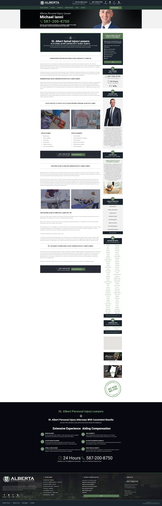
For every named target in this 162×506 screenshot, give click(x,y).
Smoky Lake (117, 291)
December (108, 261)
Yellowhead (117, 313)
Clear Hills (108, 258)
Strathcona (117, 298)
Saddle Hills (108, 291)
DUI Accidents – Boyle (48, 490)
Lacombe (108, 272)
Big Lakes (117, 248)
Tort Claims (46, 140)
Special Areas (108, 294)
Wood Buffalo (117, 311)
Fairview (108, 263)
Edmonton (117, 261)
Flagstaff (117, 263)
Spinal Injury (46, 136)
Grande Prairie (108, 267)
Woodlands (108, 313)
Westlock (117, 307)
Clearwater (117, 258)
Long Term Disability (48, 146)
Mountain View (117, 278)
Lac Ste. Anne (117, 270)
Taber (117, 300)
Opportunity (117, 281)
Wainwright (108, 305)
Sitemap (32, 502)
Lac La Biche (108, 270)
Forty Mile (117, 265)
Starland (117, 296)
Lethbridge (108, 276)
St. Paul (108, 296)
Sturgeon (108, 300)
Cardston (108, 256)
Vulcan (117, 303)
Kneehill (117, 269)
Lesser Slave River (117, 274)
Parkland (117, 283)
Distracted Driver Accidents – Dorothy (52, 482)
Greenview (117, 267)
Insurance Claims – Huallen (49, 484)
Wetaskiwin (108, 309)
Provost (117, 287)
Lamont (117, 272)
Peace (108, 285)
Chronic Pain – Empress (48, 480)
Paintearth (108, 283)
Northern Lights (117, 280)
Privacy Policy (6, 502)
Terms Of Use (16, 502)
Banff (108, 247)
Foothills (108, 265)
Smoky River (108, 292)
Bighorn (108, 250)
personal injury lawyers (80, 47)
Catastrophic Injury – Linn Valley (51, 486)
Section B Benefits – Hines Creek (50, 492)
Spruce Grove (107, 329)
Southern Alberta (117, 292)
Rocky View (117, 289)
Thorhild (108, 302)
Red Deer (108, 289)
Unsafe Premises (47, 144)
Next (113, 62)
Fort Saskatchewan (117, 327)
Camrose (117, 254)
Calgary (108, 254)
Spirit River (117, 294)
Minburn (108, 278)
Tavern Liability (46, 138)
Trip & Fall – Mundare (48, 488)
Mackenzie (117, 276)
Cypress (117, 259)
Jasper (108, 269)
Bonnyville (108, 252)
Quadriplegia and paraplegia (93, 65)
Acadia (108, 245)
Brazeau (117, 252)
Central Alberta (117, 256)
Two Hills (117, 302)
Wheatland (117, 309)
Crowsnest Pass (108, 259)
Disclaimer (25, 502)
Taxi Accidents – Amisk (48, 494)
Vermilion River (108, 303)
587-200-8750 (56, 21)
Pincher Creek (117, 285)
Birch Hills (117, 250)
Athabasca (117, 245)
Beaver (108, 248)
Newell (108, 280)
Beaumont (107, 327)
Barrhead (117, 247)
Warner (117, 305)
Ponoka (108, 287)
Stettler (108, 298)
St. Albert (117, 329)
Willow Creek (108, 311)
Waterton (108, 307)
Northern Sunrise (108, 281)
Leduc (108, 274)
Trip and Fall (46, 142)
